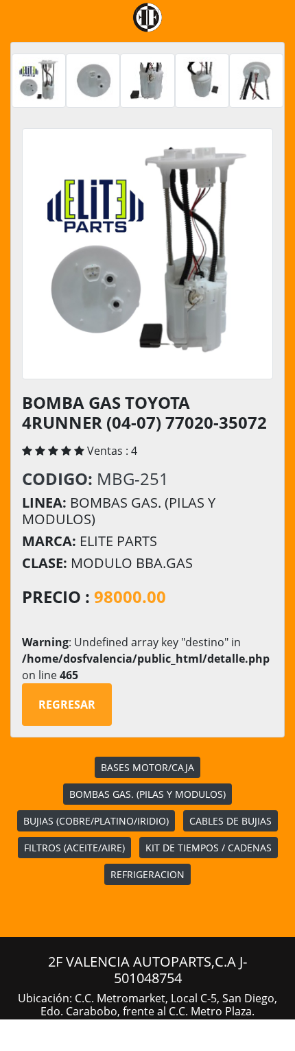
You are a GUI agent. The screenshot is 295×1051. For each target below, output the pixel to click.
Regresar (66, 704)
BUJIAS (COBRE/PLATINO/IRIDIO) (96, 820)
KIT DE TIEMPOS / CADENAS (208, 847)
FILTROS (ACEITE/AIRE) (74, 847)
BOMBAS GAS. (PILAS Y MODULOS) (147, 794)
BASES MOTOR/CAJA (147, 767)
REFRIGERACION (147, 874)
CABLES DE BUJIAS (230, 820)
